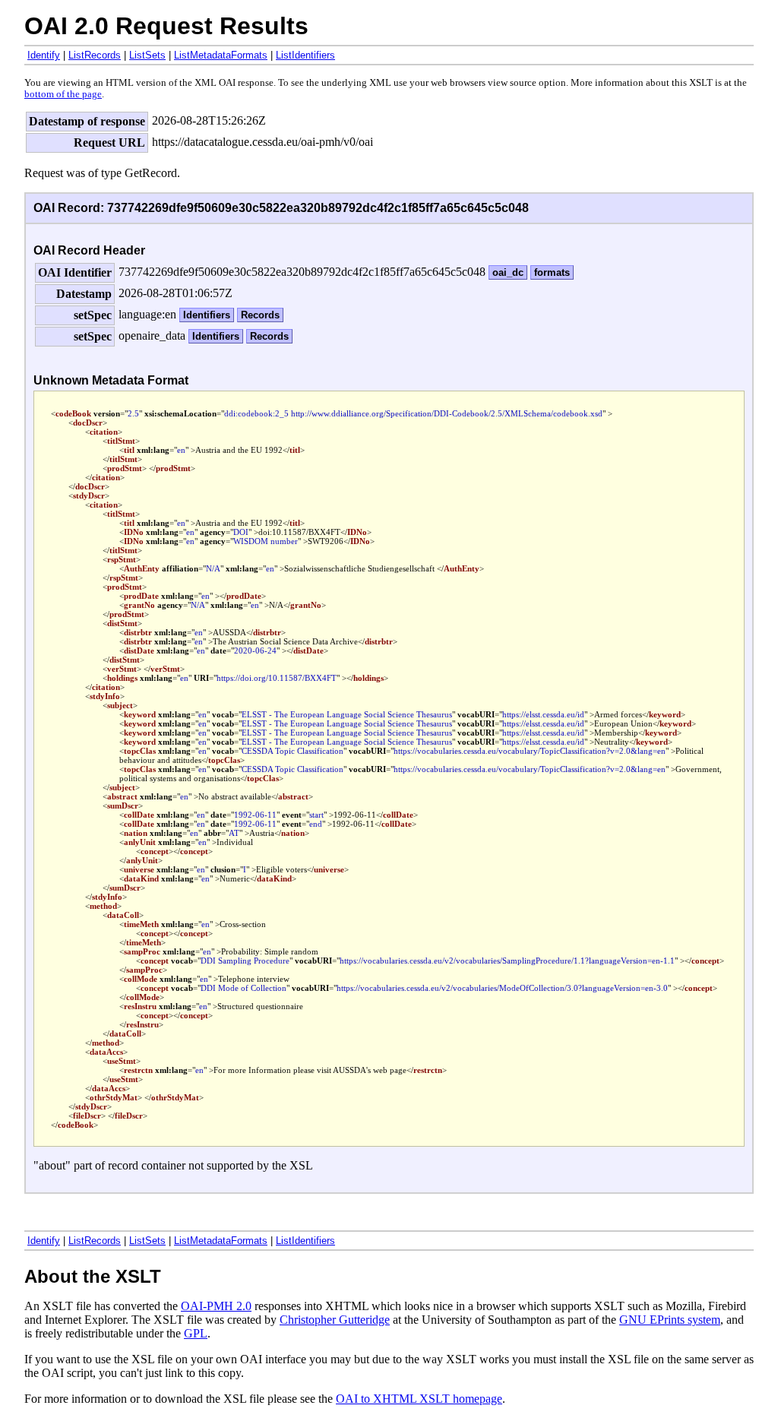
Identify (43, 55)
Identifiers (206, 315)
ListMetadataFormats (220, 55)
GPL (195, 1333)
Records (260, 315)
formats (552, 272)
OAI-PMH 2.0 (216, 1305)
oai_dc (507, 272)
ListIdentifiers (305, 55)
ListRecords (94, 55)
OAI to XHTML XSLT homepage (419, 1398)
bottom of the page (63, 94)
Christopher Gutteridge (335, 1319)
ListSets (147, 55)
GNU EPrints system (669, 1319)
